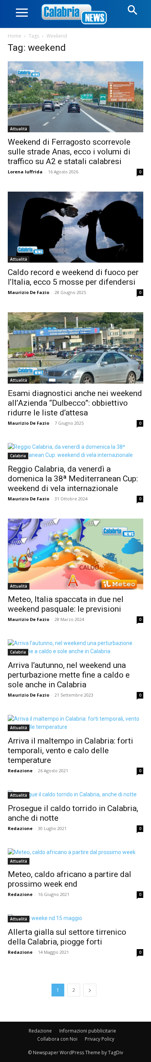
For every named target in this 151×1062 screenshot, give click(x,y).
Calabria (18, 455)
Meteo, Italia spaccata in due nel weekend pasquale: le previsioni (66, 604)
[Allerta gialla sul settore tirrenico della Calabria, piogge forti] (75, 918)
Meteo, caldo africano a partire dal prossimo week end (69, 879)
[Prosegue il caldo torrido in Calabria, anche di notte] (75, 794)
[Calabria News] (75, 14)
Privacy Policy (99, 1039)
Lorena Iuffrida (25, 172)
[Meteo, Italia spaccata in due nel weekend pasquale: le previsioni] (75, 554)
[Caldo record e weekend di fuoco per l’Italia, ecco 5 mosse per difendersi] (75, 227)
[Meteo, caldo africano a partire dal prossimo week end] (75, 856)
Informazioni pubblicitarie (87, 1030)
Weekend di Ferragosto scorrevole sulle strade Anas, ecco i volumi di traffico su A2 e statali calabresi (69, 151)
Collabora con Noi (57, 1039)
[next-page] (89, 990)
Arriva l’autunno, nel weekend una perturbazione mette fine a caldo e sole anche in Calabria (69, 675)
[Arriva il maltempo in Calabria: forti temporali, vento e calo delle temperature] (75, 723)
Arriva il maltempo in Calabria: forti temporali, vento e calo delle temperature (70, 750)
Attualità (18, 128)
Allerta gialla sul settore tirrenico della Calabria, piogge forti (67, 936)
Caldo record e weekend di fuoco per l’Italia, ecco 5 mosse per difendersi (73, 277)
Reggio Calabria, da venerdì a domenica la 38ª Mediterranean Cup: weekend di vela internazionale (73, 478)
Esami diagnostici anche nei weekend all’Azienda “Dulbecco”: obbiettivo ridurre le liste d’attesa (75, 403)
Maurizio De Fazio (28, 292)
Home (14, 36)
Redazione (20, 770)
